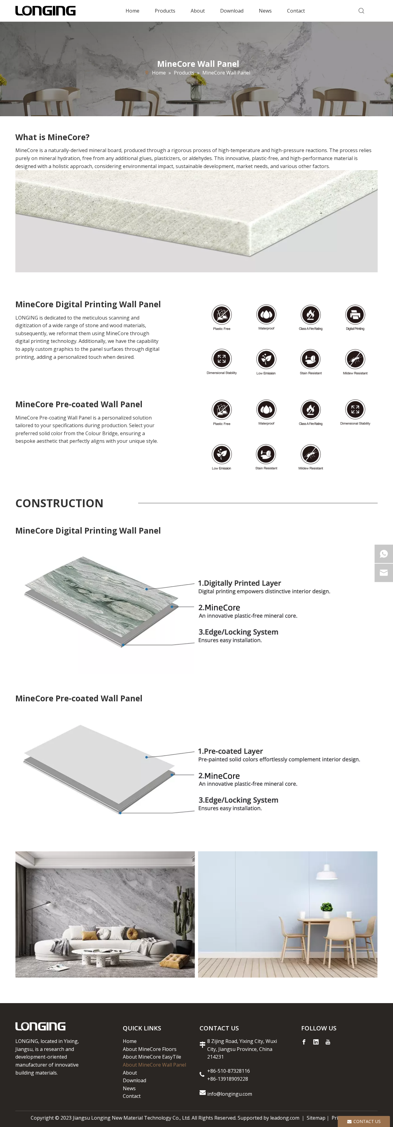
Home (132, 10)
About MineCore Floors (150, 1049)
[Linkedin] (316, 1042)
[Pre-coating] (288, 914)
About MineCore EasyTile (152, 1056)
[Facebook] (304, 1042)
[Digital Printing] (105, 914)
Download (231, 10)
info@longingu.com (230, 1094)
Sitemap (316, 1117)
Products (165, 10)
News (265, 10)
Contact (296, 10)
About (198, 10)
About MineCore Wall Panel (154, 1064)
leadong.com (284, 1117)
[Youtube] (328, 1042)
